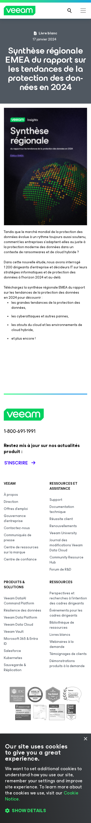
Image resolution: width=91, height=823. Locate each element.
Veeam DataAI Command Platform (19, 600)
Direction (11, 502)
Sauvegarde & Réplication (15, 667)
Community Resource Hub (66, 559)
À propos (11, 495)
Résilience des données (22, 610)
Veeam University (63, 533)
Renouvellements (63, 526)
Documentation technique (62, 509)
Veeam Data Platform (20, 617)
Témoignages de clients (68, 654)
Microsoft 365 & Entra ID (21, 641)
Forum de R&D (60, 569)
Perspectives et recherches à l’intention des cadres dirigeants (68, 598)
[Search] (69, 10)
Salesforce (12, 651)
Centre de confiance (20, 559)
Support (56, 500)
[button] (45, 810)
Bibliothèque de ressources (62, 625)
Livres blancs (60, 635)
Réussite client (61, 519)
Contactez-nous (17, 528)
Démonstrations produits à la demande (67, 663)
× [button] (85, 739)
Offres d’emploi (16, 509)
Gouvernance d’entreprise (15, 518)
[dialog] (45, 778)
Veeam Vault (14, 631)
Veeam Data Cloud (18, 624)
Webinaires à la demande (62, 644)
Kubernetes (13, 658)
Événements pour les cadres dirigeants (66, 612)
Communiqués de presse (17, 537)
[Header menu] (83, 11)
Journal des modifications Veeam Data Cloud (66, 545)
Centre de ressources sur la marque (21, 549)
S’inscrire (16, 463)
